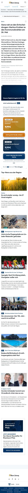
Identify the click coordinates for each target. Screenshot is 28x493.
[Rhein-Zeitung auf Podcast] (18, 479)
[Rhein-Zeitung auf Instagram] (15, 479)
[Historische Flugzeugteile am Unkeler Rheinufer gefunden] (14, 221)
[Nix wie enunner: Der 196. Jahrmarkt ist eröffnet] (14, 303)
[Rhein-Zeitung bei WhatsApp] (9, 479)
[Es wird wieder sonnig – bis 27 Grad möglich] (14, 184)
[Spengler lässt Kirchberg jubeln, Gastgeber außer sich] (14, 262)
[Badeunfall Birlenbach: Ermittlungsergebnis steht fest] (14, 340)
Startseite (3, 9)
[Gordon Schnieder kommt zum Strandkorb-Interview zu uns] (14, 379)
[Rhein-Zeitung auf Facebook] (12, 479)
